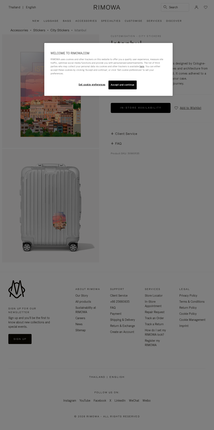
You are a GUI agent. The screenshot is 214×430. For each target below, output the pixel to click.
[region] (108, 69)
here (142, 66)
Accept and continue (122, 84)
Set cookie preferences (92, 84)
